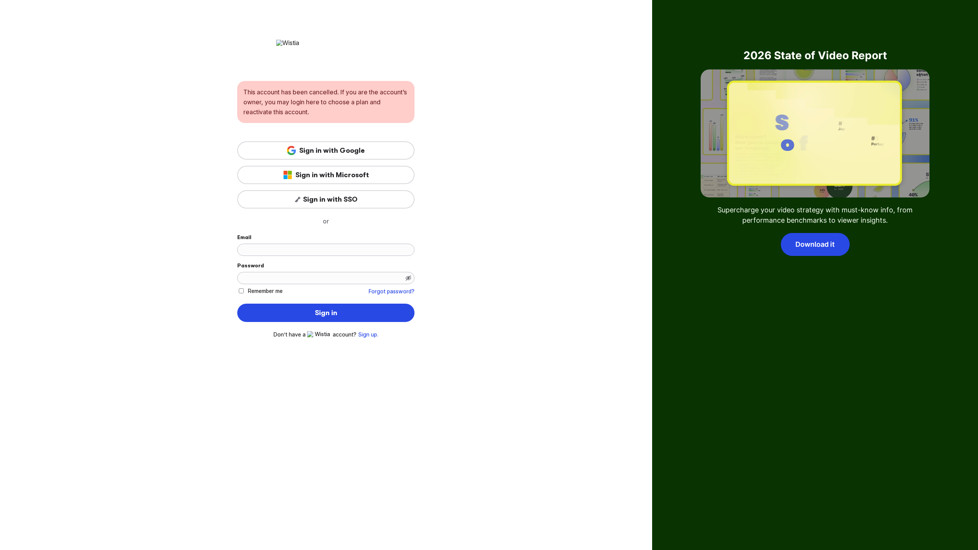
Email (244, 237)
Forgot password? (392, 291)
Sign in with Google (332, 150)
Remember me (265, 291)
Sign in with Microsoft (332, 175)
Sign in (326, 313)
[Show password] (408, 278)
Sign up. (368, 334)
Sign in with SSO (330, 199)
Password (250, 265)
